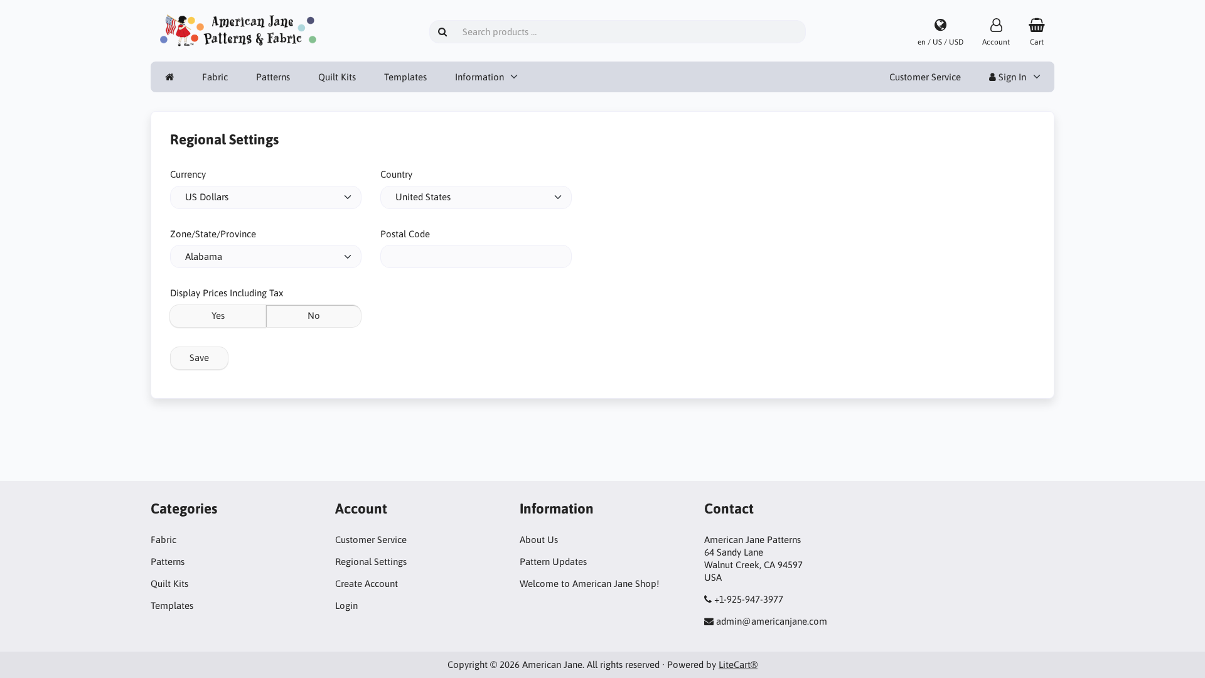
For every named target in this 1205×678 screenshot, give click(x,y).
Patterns (273, 77)
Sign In (1011, 77)
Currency (188, 174)
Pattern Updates (553, 561)
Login (346, 605)
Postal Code (405, 234)
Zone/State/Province (213, 234)
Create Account (366, 583)
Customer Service (925, 77)
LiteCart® (738, 664)
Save (199, 357)
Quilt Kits (337, 77)
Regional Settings (371, 561)
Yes (218, 315)
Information (479, 77)
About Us (539, 539)
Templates (405, 77)
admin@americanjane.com (771, 621)
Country (396, 174)
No (314, 315)
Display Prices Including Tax (226, 293)
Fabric (215, 77)
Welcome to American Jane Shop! (589, 583)
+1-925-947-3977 (748, 599)
